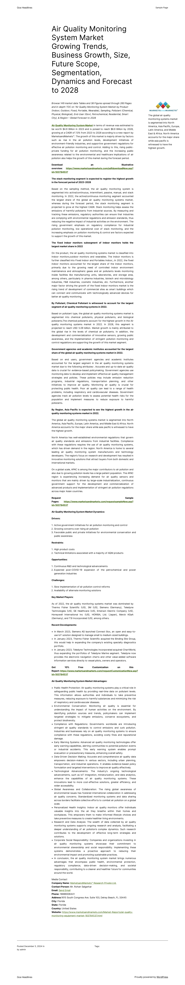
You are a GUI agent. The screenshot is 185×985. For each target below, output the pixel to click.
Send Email (64, 890)
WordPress (162, 977)
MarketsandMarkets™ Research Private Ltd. (93, 883)
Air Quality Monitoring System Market (72, 125)
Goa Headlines (24, 7)
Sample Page (162, 7)
